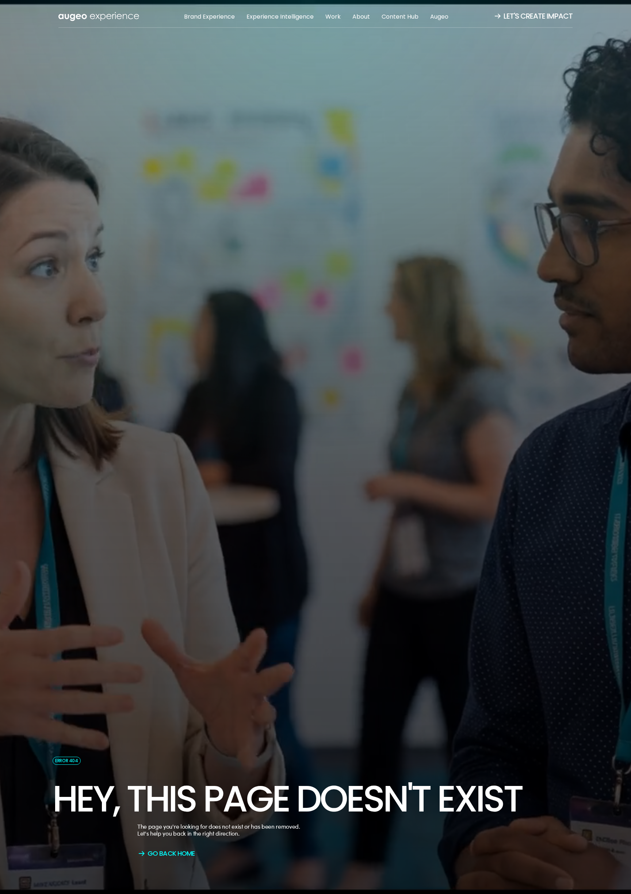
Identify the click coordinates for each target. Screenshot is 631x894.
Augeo (439, 16)
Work (333, 16)
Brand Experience (209, 16)
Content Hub (400, 16)
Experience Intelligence (280, 16)
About (361, 16)
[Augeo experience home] (98, 16)
